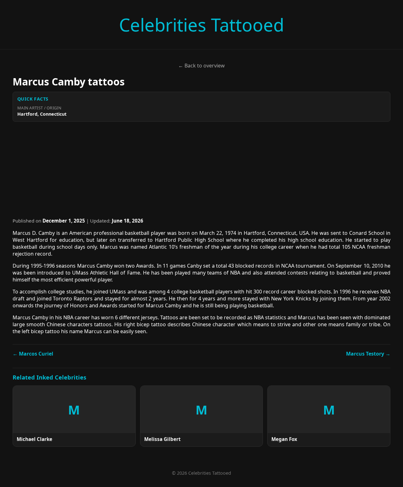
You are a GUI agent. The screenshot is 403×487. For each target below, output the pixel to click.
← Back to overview (201, 65)
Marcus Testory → (368, 353)
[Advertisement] (201, 169)
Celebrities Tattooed (201, 25)
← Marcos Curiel (33, 353)
